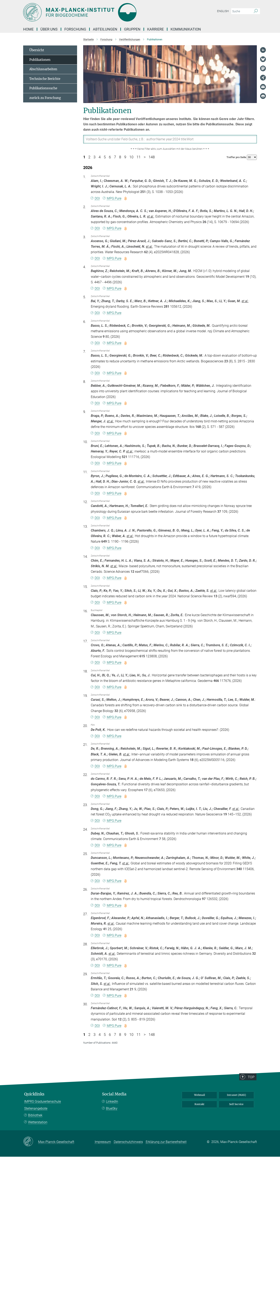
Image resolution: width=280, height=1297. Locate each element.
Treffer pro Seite (237, 157)
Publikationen (39, 60)
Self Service (236, 1104)
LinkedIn (112, 1101)
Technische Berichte (44, 79)
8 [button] (120, 157)
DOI (97, 198)
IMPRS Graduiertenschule (42, 1101)
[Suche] (256, 11)
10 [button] (131, 157)
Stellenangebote (35, 1108)
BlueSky (111, 1108)
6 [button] (110, 157)
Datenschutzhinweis (128, 1142)
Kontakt (199, 1104)
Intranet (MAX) (236, 1094)
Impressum (103, 1142)
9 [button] (125, 157)
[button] (170, 149)
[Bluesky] (263, 59)
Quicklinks (34, 1094)
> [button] (145, 157)
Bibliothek (35, 1115)
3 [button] (94, 157)
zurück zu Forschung (45, 98)
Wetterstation (37, 1122)
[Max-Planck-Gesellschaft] (30, 1142)
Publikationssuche (43, 88)
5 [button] (105, 157)
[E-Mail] (263, 87)
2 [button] (89, 157)
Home (28, 29)
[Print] (263, 96)
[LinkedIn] (263, 50)
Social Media (114, 1094)
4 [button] (100, 157)
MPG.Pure (114, 198)
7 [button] (115, 157)
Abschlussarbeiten (43, 69)
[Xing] (263, 78)
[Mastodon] (263, 68)
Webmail (199, 1094)
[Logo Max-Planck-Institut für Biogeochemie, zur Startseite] (100, 12)
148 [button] (152, 157)
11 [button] (139, 157)
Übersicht (36, 50)
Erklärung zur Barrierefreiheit (166, 1142)
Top (251, 1077)
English (223, 11)
